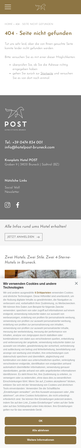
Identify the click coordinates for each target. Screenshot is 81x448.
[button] (76, 283)
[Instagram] (7, 205)
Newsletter (12, 192)
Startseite (46, 73)
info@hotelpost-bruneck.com (30, 147)
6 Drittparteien (43, 292)
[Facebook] (17, 205)
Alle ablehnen (40, 430)
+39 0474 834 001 (27, 142)
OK (40, 420)
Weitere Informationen (40, 439)
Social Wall (12, 187)
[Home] (40, 7)
